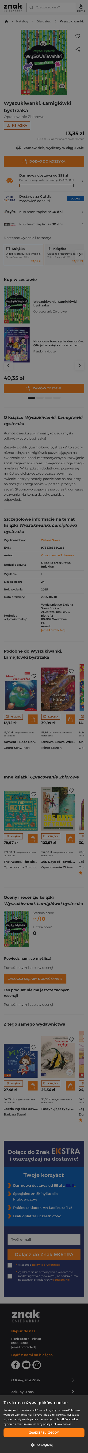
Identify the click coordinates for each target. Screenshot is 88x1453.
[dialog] (44, 1424)
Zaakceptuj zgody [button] (44, 1433)
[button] (44, 1445)
